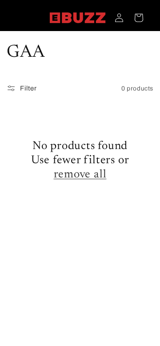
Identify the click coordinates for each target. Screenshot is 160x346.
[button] (138, 18)
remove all (80, 175)
